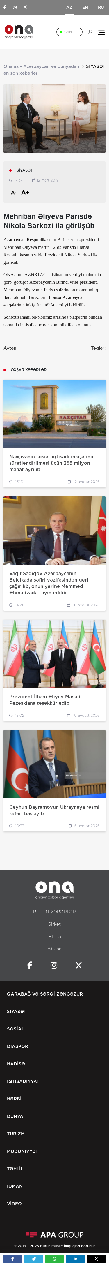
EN (85, 7)
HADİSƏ (16, 1064)
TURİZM (16, 1134)
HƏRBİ (14, 1099)
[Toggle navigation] (101, 32)
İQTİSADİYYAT (23, 1081)
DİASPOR (17, 1046)
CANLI (69, 32)
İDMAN (15, 1186)
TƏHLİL (15, 1168)
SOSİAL (15, 1029)
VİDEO (14, 1203)
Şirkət (54, 924)
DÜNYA (15, 1116)
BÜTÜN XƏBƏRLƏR (54, 912)
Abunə (54, 949)
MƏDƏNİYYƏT (22, 1151)
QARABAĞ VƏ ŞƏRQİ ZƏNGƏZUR (45, 994)
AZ (69, 7)
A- (14, 192)
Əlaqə (54, 936)
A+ (25, 192)
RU (101, 7)
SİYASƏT (16, 1011)
